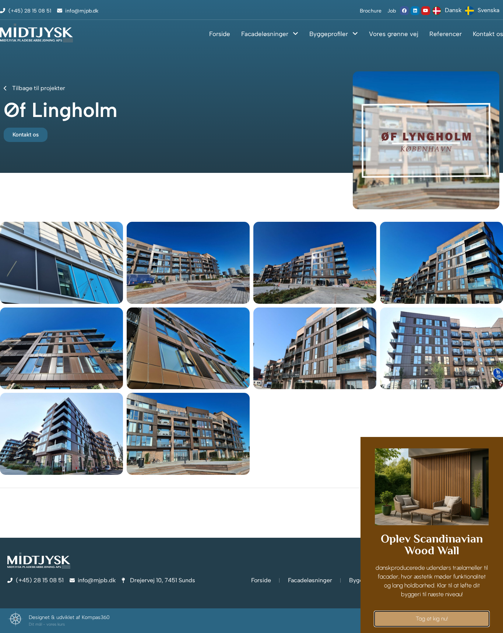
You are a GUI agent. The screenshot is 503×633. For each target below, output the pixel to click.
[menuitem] (266, 36)
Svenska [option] (488, 10)
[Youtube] (425, 10)
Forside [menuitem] (219, 34)
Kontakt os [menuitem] (488, 34)
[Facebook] (404, 10)
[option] (482, 10)
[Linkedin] (415, 10)
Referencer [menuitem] (445, 34)
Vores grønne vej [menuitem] (393, 34)
